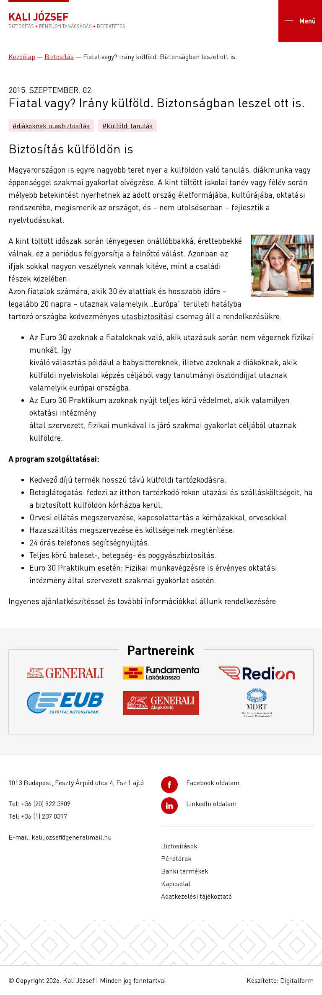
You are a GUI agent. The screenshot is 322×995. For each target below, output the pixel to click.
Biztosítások (179, 846)
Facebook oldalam (212, 782)
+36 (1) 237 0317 (44, 816)
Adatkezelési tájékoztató (196, 896)
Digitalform (297, 980)
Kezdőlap (21, 56)
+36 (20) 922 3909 (45, 803)
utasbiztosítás (147, 316)
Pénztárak (176, 858)
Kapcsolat (176, 883)
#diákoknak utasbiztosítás (51, 125)
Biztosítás (59, 56)
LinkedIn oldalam (211, 803)
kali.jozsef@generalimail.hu (71, 837)
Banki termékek (184, 871)
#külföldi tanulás (127, 125)
